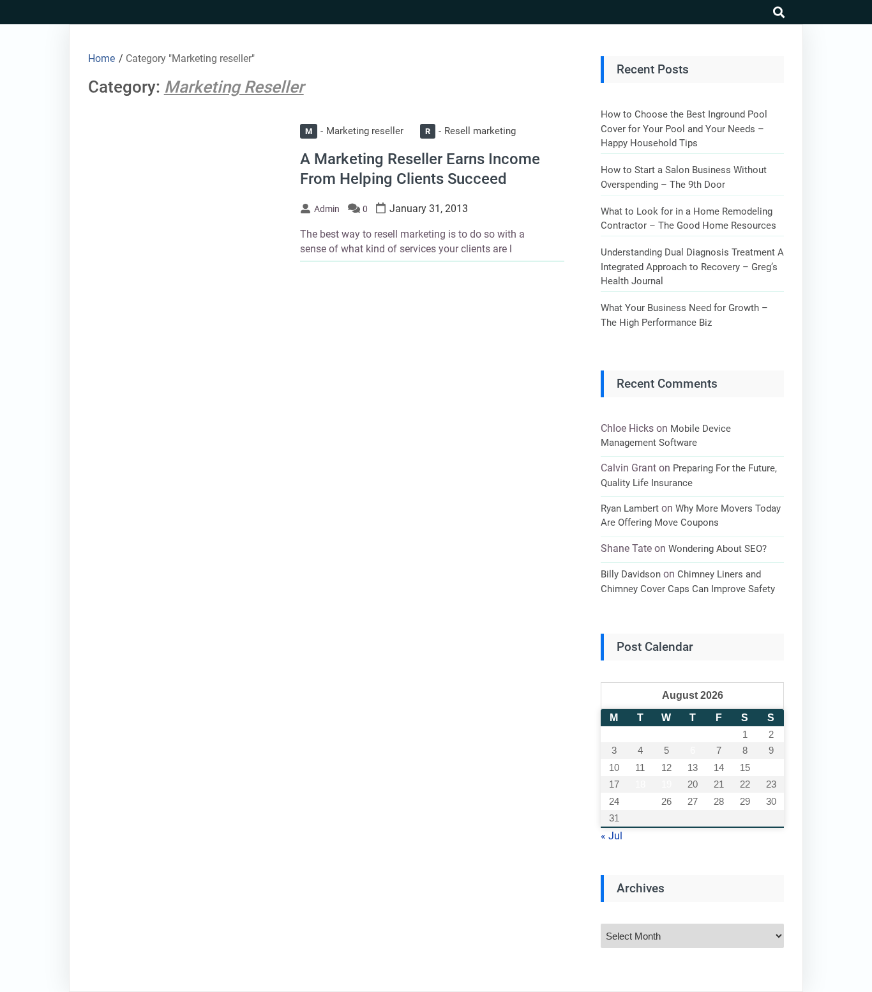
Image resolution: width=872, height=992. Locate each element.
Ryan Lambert (630, 508)
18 (640, 784)
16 (771, 767)
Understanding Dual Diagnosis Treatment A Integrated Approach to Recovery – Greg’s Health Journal (692, 267)
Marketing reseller (354, 131)
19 (666, 784)
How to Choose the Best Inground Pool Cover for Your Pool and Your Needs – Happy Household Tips (684, 129)
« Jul (611, 836)
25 (640, 801)
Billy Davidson (631, 574)
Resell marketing (470, 131)
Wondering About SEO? (717, 548)
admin (327, 209)
